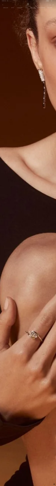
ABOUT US (32, 7)
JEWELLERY (5, 7)
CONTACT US (4, 0)
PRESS (26, 7)
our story (49, 7)
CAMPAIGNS (20, 7)
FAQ (7, 0)
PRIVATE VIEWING (41, 7)
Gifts (12, 7)
